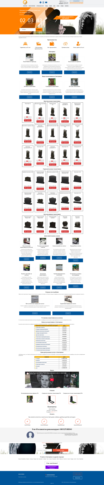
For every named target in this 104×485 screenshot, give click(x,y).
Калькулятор (76, 1)
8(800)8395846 (64, 1)
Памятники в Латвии (49, 442)
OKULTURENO (21, 474)
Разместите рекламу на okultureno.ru (52, 467)
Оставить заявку (77, 474)
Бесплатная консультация (76, 2)
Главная (43, 442)
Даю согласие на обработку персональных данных (52, 453)
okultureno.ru (31, 482)
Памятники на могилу (22, 476)
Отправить (39, 29)
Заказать (29, 72)
